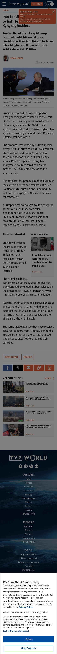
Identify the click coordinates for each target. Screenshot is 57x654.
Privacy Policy (26, 607)
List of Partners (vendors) (16, 631)
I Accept (28, 639)
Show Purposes (28, 648)
